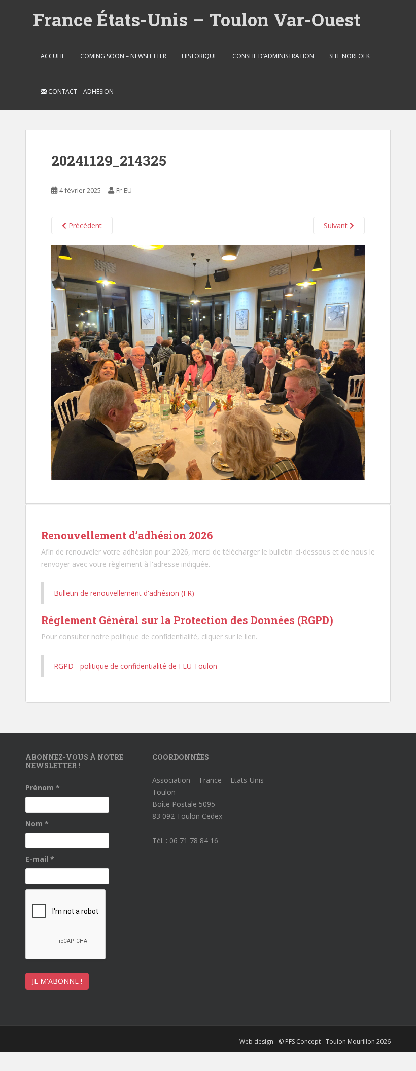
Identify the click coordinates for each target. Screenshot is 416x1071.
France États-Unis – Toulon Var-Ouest (196, 19)
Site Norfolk (349, 56)
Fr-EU (124, 190)
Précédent (84, 225)
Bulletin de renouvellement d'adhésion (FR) (124, 593)
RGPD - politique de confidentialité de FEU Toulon (135, 666)
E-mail (39, 859)
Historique (199, 56)
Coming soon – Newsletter (123, 56)
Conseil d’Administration (273, 56)
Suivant (337, 225)
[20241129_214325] (208, 362)
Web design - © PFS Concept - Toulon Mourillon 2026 (315, 1041)
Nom (37, 823)
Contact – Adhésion (80, 91)
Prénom (42, 787)
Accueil (53, 56)
